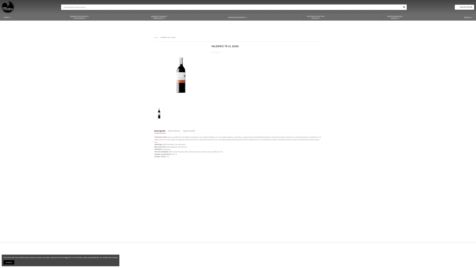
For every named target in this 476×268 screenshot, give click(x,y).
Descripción (159, 131)
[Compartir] (213, 52)
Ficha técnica (174, 131)
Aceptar (9, 262)
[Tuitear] (216, 52)
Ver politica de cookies (109, 257)
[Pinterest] (219, 52)
